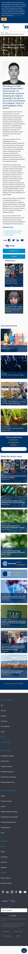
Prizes (2, 832)
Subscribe (5, 901)
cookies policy (18, 15)
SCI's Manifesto (5, 726)
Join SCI (14, 256)
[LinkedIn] (7, 891)
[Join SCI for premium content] (5, 573)
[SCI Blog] (20, 891)
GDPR (18, 936)
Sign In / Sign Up (6, 878)
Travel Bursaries (5, 827)
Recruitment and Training (8, 777)
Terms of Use (18, 931)
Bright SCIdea (5, 761)
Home (2, 32)
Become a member (6, 883)
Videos (3, 731)
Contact (12, 901)
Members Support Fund (8, 782)
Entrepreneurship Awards (8, 822)
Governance (4, 857)
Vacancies (4, 867)
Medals (3, 796)
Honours (3, 806)
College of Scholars (6, 766)
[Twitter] (3, 892)
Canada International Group (12, 233)
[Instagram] (12, 891)
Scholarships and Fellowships (9, 817)
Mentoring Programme (7, 771)
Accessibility (5, 931)
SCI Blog (3, 716)
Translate (13, 915)
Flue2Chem (4, 721)
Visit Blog (12, 245)
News (6, 32)
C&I (2, 705)
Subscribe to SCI (14, 251)
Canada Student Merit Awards (13, 231)
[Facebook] (16, 891)
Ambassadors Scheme (7, 756)
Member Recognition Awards (9, 811)
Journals (3, 710)
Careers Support (9, 235)
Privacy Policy (7, 936)
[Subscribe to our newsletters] (5, 563)
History (3, 851)
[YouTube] (25, 891)
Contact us (4, 862)
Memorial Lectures (6, 801)
